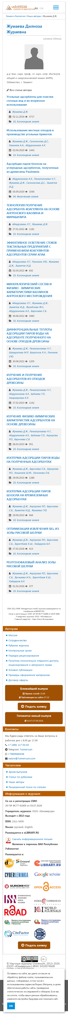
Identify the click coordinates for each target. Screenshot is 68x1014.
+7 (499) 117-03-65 (18, 744)
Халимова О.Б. (41, 472)
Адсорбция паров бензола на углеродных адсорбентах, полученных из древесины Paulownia (33, 167)
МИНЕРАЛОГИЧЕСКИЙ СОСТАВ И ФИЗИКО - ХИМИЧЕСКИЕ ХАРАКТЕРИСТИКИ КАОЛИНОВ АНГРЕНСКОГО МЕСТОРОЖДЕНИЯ (29, 290)
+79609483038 (15, 753)
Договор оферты (18, 680)
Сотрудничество (17, 640)
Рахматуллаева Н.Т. (44, 178)
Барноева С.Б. (39, 310)
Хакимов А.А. (16, 145)
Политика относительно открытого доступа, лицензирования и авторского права (33, 662)
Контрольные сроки (20, 650)
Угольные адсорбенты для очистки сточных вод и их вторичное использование (30, 100)
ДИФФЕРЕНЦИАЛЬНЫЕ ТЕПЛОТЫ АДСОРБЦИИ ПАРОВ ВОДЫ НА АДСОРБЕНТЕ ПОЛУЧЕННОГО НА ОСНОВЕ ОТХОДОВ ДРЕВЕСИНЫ (29, 335)
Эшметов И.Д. (23, 265)
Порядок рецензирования (23, 655)
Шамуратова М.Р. (18, 352)
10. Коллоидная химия (26, 121)
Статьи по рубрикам (20, 776)
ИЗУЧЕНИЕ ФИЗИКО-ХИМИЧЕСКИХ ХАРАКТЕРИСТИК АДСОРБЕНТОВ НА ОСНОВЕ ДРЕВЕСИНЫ (31, 420)
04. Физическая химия (25, 196)
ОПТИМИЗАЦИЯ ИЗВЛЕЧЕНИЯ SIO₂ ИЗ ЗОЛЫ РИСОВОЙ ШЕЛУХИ (33, 530)
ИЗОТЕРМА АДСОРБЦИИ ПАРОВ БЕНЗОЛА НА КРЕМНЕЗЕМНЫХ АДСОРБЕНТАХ (29, 495)
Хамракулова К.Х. (19, 397)
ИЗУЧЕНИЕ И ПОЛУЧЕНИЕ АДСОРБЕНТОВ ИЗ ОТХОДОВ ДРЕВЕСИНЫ (26, 379)
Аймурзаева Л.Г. (21, 224)
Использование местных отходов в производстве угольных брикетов (30, 132)
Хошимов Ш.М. (23, 472)
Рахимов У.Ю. (39, 261)
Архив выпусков (18, 771)
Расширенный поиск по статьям (27, 787)
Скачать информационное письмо (32, 839)
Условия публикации (20, 669)
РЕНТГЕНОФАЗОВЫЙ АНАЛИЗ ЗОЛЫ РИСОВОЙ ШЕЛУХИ (31, 564)
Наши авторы (16, 781)
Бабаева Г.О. (38, 393)
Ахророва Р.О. (37, 506)
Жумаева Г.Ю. (39, 510)
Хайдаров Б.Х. (42, 543)
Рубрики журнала (18, 645)
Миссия (12, 635)
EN (41, 8)
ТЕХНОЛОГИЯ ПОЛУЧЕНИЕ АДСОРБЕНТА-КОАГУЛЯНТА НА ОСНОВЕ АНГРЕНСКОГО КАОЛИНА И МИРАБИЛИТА (33, 211)
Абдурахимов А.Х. (35, 145)
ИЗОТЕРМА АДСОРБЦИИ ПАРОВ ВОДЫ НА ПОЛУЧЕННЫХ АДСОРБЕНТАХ (33, 459)
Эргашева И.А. (22, 577)
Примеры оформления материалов (29, 675)
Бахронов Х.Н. (38, 352)
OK (11, 1005)
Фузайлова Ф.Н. (34, 306)
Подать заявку (35, 706)
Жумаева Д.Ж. (20, 111)
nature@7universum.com (21, 758)
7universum (20, 749)
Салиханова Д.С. (38, 141)
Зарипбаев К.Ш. (23, 543)
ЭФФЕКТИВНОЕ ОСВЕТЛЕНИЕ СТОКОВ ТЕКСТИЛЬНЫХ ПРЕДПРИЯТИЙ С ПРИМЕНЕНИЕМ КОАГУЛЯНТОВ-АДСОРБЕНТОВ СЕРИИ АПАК (32, 248)
